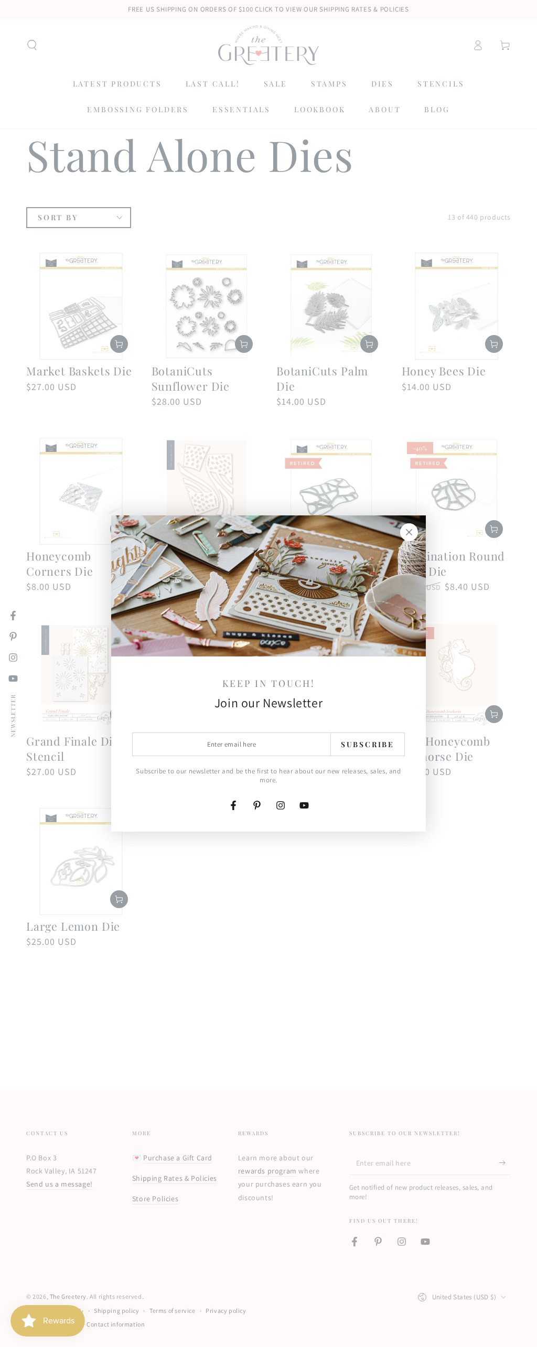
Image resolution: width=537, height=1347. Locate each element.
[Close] (409, 532)
